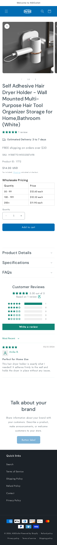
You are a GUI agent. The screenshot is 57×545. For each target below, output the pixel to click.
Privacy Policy (13, 500)
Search (9, 464)
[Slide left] (21, 79)
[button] (6, 11)
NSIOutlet (16, 533)
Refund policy (47, 533)
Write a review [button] (28, 327)
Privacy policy (13, 538)
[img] (9, 347)
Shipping (16, 172)
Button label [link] (28, 440)
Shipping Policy (14, 478)
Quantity (6, 209)
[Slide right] (35, 79)
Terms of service (29, 538)
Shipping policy (46, 538)
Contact (10, 493)
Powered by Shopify (29, 533)
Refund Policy (13, 485)
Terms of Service (15, 471)
